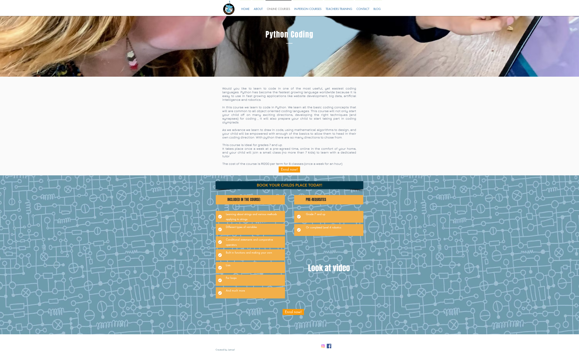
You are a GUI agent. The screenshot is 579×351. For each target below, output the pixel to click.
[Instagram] (323, 346)
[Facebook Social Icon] (329, 346)
